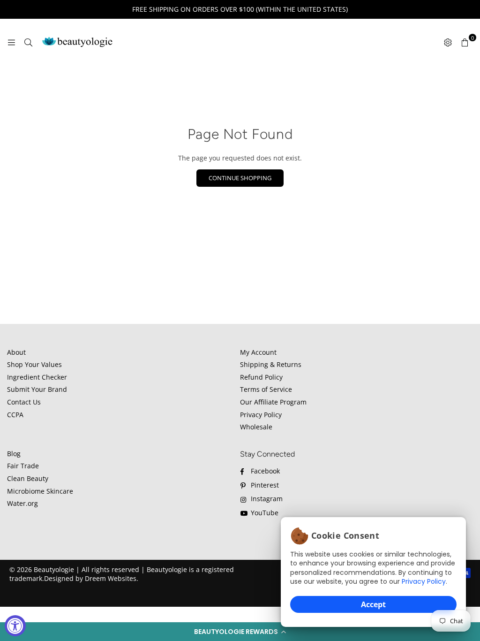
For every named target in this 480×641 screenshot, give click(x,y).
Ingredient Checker (37, 377)
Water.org (22, 503)
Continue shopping (240, 178)
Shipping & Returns (270, 364)
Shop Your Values (34, 364)
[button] (240, 631)
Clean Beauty (27, 478)
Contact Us (24, 401)
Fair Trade (23, 465)
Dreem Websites (110, 578)
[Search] (28, 42)
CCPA (15, 414)
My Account (258, 352)
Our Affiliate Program (273, 401)
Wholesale (256, 426)
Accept (373, 604)
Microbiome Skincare (40, 491)
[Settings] (447, 42)
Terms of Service (266, 389)
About (16, 352)
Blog (14, 453)
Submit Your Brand (37, 389)
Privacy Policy (424, 581)
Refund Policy (261, 377)
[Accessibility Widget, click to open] (15, 625)
